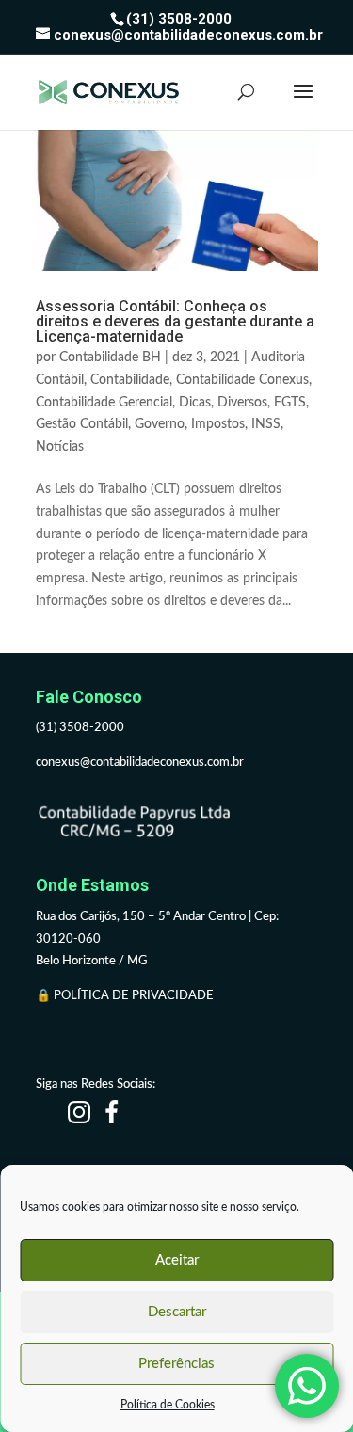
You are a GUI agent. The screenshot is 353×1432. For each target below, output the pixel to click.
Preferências (176, 1364)
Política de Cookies (167, 1404)
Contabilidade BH (110, 357)
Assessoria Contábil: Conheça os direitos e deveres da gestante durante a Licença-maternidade (175, 321)
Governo (160, 424)
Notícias (60, 446)
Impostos (218, 424)
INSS (266, 424)
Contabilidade (129, 380)
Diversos (242, 402)
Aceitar (177, 1260)
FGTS (290, 402)
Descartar (177, 1312)
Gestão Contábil (82, 424)
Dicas (195, 402)
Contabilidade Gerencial (104, 402)
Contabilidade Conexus (242, 380)
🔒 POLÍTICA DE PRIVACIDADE (126, 996)
